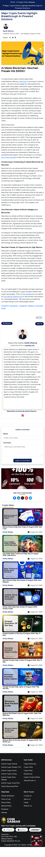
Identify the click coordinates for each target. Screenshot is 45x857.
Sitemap (4, 812)
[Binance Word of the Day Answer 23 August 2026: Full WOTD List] (22, 730)
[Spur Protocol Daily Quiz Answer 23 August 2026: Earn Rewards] (22, 570)
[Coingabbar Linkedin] (18, 498)
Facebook (14, 306)
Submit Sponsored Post (9, 786)
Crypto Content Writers (32, 777)
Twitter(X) (5, 306)
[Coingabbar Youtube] (26, 498)
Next (39, 324)
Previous (7, 323)
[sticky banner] (36, 840)
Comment (7, 443)
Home (12, 2)
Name (5, 434)
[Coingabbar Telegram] (30, 498)
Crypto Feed (28, 770)
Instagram (23, 306)
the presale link (29, 294)
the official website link (13, 297)
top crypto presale (8, 157)
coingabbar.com (30, 345)
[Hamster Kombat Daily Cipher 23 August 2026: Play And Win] (22, 677)
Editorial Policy (6, 806)
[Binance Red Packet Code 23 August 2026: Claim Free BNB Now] (22, 703)
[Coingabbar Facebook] (14, 498)
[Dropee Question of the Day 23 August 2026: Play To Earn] (22, 623)
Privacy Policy (6, 802)
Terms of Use (6, 799)
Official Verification (7, 796)
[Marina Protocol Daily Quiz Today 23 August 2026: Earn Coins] (22, 517)
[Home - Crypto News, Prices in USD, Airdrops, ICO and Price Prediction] (10, 820)
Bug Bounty (28, 774)
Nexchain (23, 81)
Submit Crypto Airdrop (9, 764)
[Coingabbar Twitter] (22, 498)
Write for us (28, 806)
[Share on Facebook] (16, 37)
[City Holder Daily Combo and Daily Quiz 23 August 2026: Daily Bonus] (22, 543)
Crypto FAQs (28, 767)
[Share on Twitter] (10, 37)
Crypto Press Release (26, 2)
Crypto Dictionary (30, 764)
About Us (27, 799)
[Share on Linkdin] (13, 37)
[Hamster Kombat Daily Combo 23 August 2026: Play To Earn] (22, 650)
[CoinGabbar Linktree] (35, 829)
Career (26, 802)
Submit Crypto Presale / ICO (11, 767)
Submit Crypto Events (9, 770)
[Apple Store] (21, 829)
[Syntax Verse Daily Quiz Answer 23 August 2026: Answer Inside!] (22, 597)
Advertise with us (30, 780)
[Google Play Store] (8, 829)
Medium (31, 306)
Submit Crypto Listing (9, 774)
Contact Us (28, 796)
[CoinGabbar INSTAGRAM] (22, 415)
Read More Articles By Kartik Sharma (21, 411)
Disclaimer (4, 809)
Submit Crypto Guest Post (10, 783)
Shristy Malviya (8, 532)
